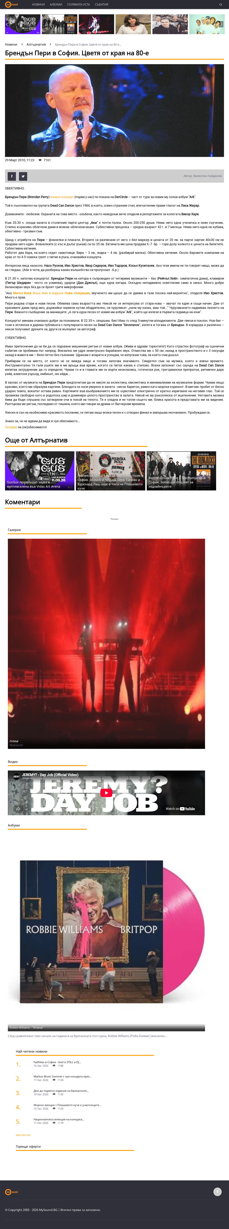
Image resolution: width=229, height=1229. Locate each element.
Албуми (56, 4)
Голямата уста (78, 4)
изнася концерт (62, 197)
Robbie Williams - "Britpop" (27, 1027)
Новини (38, 4)
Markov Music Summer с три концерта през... (62, 1076)
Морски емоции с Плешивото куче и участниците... (67, 1105)
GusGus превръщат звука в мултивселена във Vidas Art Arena (33, 484)
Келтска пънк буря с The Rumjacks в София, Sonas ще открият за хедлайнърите (176, 482)
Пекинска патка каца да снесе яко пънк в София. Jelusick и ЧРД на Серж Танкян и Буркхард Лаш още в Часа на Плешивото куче (110, 481)
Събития (101, 4)
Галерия (11, 427)
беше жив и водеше (51, 293)
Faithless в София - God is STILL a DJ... (57, 1062)
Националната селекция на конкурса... (59, 1119)
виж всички (23, 1135)
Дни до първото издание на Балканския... (61, 1090)
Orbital (14, 741)
